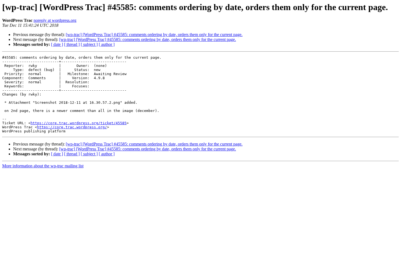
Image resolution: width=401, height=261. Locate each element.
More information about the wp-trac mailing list (42, 166)
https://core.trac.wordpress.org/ (72, 127)
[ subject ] (89, 44)
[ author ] (107, 44)
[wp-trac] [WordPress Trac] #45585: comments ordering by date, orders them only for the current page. (154, 34)
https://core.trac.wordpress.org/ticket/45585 (79, 123)
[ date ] (57, 44)
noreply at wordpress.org (55, 20)
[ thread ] (72, 44)
